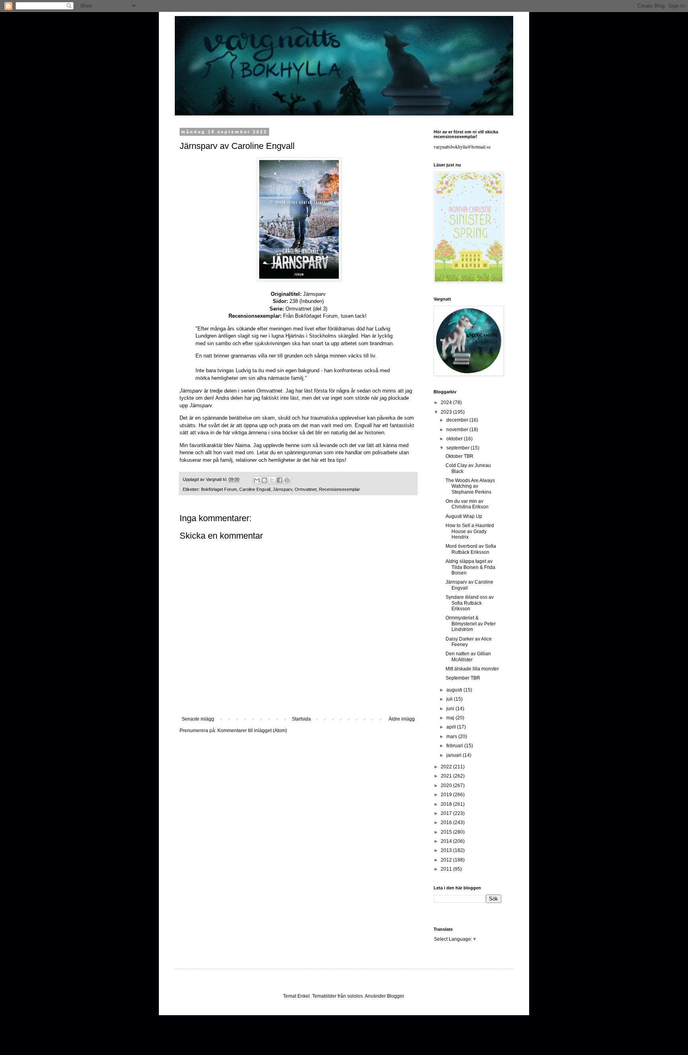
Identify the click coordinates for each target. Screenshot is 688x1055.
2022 (447, 767)
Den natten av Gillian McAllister (468, 656)
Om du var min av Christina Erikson (467, 504)
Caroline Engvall (254, 489)
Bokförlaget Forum (316, 316)
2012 (447, 860)
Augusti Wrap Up (464, 516)
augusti (454, 690)
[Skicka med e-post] (257, 480)
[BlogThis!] (264, 480)
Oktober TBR (459, 456)
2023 (447, 412)
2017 (447, 813)
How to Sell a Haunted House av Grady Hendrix (470, 531)
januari (454, 755)
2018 (447, 804)
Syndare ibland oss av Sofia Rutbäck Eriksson (470, 603)
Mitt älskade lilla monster (472, 669)
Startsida (301, 719)
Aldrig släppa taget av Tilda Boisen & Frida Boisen (470, 567)
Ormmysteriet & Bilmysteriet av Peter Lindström (471, 623)
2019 (447, 794)
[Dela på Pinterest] (287, 480)
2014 (447, 841)
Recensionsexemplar (339, 489)
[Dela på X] (272, 480)
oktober (455, 439)
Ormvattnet (306, 489)
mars (452, 736)
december (457, 420)
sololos (355, 996)
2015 (447, 832)
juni (450, 708)
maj (450, 718)
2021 (447, 776)
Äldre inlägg (402, 719)
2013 (447, 850)
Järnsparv (282, 489)
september (458, 448)
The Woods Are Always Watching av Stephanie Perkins (470, 486)
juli (450, 699)
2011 (447, 869)
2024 (447, 402)
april (451, 727)
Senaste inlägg (198, 719)
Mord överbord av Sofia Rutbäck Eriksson (471, 549)
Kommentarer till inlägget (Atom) (252, 730)
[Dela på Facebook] (279, 480)
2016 (447, 822)
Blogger (395, 996)
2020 (447, 785)
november (457, 429)
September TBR (463, 678)
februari (455, 745)
